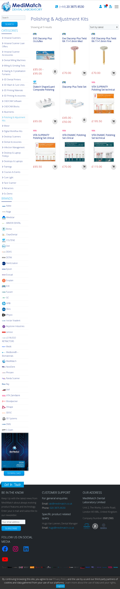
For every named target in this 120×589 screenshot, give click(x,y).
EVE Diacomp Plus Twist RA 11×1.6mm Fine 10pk (104, 41)
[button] (84, 73)
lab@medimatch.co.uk (60, 503)
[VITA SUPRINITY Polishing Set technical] (104, 103)
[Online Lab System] (110, 6)
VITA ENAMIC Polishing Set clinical (74, 136)
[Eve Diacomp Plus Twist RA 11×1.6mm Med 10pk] (74, 55)
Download (14, 473)
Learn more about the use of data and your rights (90, 582)
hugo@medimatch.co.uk (61, 527)
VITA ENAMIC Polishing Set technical (103, 136)
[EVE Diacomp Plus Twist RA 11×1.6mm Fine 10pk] (104, 55)
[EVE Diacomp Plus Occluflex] (45, 55)
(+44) (71, 7)
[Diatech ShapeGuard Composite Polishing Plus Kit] (45, 103)
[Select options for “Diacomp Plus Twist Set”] (84, 119)
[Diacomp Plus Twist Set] (74, 103)
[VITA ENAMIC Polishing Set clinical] (74, 152)
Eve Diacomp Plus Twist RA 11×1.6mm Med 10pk (74, 41)
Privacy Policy (60, 579)
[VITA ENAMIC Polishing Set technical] (104, 152)
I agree (60, 586)
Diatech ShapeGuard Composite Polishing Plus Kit (44, 89)
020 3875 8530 (57, 507)
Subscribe (11, 528)
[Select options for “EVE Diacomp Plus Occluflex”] (55, 71)
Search (9, 24)
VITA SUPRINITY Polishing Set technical (103, 88)
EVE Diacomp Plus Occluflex (42, 40)
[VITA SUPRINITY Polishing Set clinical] (45, 152)
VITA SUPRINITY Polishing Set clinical (43, 136)
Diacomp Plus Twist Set (74, 86)
